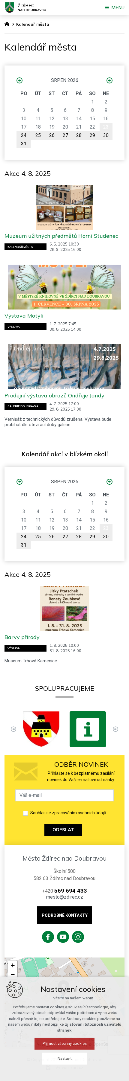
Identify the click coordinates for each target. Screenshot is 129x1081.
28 (79, 135)
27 (65, 135)
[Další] (13, 729)
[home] (8, 23)
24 (23, 135)
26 (52, 135)
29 (92, 135)
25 (38, 135)
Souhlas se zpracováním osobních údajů (68, 812)
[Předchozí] (115, 729)
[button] (12, 965)
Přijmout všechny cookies (65, 1043)
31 (23, 144)
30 (106, 135)
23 (106, 127)
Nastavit (65, 1058)
